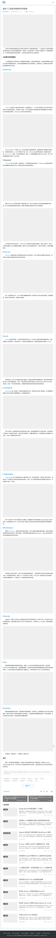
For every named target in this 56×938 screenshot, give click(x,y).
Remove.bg (7, 70)
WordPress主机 (45, 933)
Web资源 (38, 933)
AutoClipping (8, 388)
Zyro (5, 662)
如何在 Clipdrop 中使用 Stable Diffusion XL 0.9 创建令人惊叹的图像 (35, 903)
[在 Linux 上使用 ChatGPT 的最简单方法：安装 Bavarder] (10, 847)
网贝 (16, 935)
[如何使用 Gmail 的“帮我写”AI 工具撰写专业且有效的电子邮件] (10, 859)
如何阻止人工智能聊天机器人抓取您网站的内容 (34, 820)
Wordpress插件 (7, 833)
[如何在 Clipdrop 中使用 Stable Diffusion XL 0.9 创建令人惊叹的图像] (10, 906)
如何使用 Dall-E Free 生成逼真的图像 (31, 879)
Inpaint (21, 575)
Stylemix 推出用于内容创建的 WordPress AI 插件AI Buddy (35, 832)
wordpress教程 (24, 933)
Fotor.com (7, 252)
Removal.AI (10, 154)
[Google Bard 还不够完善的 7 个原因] (10, 812)
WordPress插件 (15, 933)
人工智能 (26, 11)
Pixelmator (7, 708)
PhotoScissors (8, 528)
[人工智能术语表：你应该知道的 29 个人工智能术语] (10, 871)
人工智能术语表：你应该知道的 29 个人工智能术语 (35, 868)
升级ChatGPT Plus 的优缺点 (28, 915)
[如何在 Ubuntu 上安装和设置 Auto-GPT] (10, 894)
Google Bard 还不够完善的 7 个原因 (30, 809)
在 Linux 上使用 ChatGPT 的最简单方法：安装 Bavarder (34, 844)
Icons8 (6, 336)
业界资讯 (32, 933)
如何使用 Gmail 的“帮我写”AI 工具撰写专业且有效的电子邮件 (36, 856)
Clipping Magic (8, 474)
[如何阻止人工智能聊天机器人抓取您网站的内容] (10, 823)
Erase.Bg (7, 616)
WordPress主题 (6, 933)
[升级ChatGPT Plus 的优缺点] (10, 918)
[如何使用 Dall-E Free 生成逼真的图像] (10, 882)
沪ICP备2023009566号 (27, 935)
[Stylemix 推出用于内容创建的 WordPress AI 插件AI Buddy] (10, 835)
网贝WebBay (6, 11)
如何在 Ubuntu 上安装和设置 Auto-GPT (32, 891)
